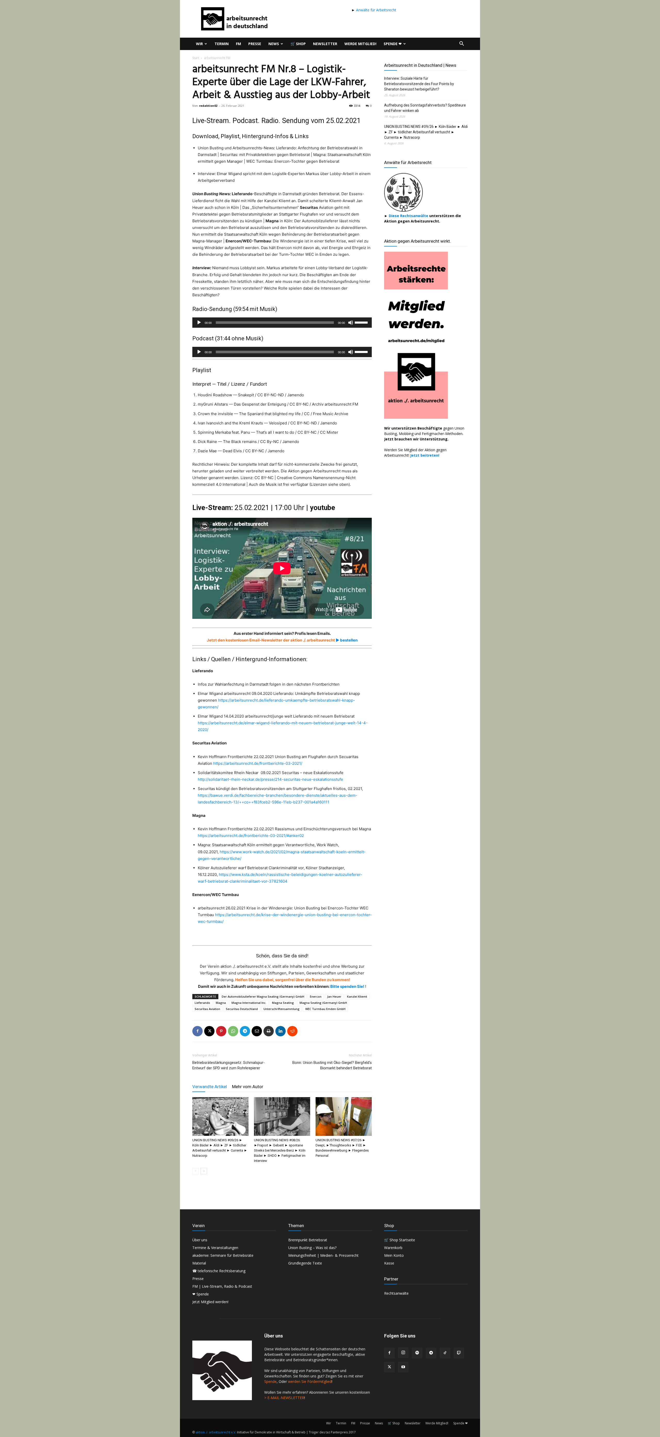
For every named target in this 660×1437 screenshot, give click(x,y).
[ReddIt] (292, 1031)
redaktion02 (208, 106)
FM (238, 43)
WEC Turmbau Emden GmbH (325, 1009)
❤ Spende (200, 1294)
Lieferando (202, 1003)
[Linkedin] (280, 1031)
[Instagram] (403, 1353)
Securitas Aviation (207, 1009)
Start (195, 58)
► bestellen (346, 640)
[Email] (257, 1031)
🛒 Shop (298, 43)
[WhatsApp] (233, 1031)
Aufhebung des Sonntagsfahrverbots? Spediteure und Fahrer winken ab (425, 108)
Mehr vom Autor (247, 1086)
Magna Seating (283, 1003)
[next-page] (204, 1171)
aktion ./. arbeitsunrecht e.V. (216, 1432)
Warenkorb (393, 1247)
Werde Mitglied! (360, 43)
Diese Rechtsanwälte (409, 215)
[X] (209, 1031)
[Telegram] (245, 1031)
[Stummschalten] (350, 322)
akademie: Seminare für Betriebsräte (222, 1255)
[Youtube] (403, 1367)
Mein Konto (394, 1255)
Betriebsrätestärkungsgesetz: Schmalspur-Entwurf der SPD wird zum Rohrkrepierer (228, 1065)
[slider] (362, 322)
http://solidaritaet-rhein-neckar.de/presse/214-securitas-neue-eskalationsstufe (270, 779)
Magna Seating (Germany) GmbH (323, 1003)
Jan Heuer (334, 996)
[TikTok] (445, 1353)
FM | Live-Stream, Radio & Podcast (222, 1286)
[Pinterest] (221, 1031)
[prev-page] (195, 1171)
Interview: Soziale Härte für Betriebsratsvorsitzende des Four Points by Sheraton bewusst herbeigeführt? (419, 83)
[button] (461, 44)
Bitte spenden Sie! (347, 986)
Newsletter (325, 43)
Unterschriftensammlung (281, 1009)
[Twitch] (459, 1353)
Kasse (389, 1263)
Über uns (199, 1239)
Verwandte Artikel (209, 1086)
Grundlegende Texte (305, 1263)
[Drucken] (268, 1031)
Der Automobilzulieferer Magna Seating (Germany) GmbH (263, 996)
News (273, 43)
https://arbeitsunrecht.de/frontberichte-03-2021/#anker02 (251, 835)
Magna (221, 1003)
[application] (282, 322)
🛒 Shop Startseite (399, 1239)
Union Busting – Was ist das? (312, 1247)
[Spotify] (417, 1353)
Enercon (315, 996)
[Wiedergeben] (199, 322)
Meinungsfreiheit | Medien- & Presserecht (323, 1255)
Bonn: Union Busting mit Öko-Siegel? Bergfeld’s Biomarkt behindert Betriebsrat (332, 1065)
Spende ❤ (393, 43)
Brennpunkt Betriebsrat (307, 1239)
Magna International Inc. (249, 1003)
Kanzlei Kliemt (357, 996)
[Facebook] (197, 1031)
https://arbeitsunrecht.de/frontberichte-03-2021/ (257, 763)
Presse (254, 43)
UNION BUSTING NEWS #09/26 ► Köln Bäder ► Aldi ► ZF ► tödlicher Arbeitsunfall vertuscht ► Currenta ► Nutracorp (426, 132)
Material (199, 1263)
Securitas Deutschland (242, 1009)
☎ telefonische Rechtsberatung (218, 1270)
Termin (221, 43)
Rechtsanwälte (396, 1293)
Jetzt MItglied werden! (210, 1301)
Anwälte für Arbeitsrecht (375, 9)
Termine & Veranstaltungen (215, 1247)
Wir (199, 43)
